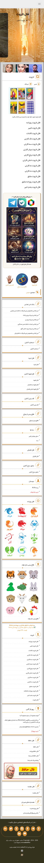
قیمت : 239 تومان (22, 628)
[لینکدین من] (19, 833)
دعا (37, 440)
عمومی (28, 292)
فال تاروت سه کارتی (32, 144)
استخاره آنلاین (34, 348)
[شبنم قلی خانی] (9, 68)
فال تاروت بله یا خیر (32, 187)
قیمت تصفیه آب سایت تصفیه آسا (29, 715)
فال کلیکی (35, 456)
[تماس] (16, 828)
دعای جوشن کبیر (33, 436)
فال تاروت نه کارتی (32, 165)
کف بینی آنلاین (34, 404)
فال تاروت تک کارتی (32, 138)
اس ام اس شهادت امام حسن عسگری (28, 324)
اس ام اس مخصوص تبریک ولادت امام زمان (26, 333)
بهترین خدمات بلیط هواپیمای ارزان (28, 726)
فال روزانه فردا (34, 808)
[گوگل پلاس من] (5, 828)
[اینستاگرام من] (22, 828)
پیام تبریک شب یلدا (32, 760)
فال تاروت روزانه (33, 122)
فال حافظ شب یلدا (33, 755)
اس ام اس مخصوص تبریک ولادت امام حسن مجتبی (24, 310)
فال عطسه (35, 792)
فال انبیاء (35, 364)
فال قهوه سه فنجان (33, 384)
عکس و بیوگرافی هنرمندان (30, 812)
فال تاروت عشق (34, 176)
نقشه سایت (13, 847)
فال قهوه (35, 380)
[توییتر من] (11, 828)
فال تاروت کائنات (33, 133)
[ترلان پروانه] (22, 68)
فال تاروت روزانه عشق (31, 181)
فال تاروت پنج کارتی (32, 155)
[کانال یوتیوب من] (25, 833)
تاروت (31, 77)
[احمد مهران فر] (35, 68)
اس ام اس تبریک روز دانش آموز (29, 328)
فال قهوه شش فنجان (32, 389)
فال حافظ (35, 746)
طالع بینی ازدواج (33, 420)
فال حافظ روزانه (34, 751)
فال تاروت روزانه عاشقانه (31, 690)
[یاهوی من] (39, 828)
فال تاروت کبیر (34, 128)
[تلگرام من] (33, 828)
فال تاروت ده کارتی (32, 171)
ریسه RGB (35, 487)
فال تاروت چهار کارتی (31, 149)
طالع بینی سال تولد (33, 618)
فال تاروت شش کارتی (31, 160)
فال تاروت (22, 14)
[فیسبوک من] (27, 828)
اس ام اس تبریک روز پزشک (30, 315)
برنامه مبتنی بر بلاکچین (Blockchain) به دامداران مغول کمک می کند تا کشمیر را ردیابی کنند (22, 721)
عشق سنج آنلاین (33, 471)
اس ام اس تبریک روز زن (31, 319)
